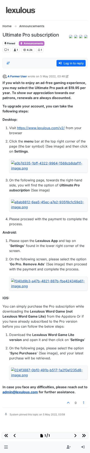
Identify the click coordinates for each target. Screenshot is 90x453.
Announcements (33, 43)
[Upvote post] (68, 403)
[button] (6, 447)
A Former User (17, 76)
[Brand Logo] (21, 10)
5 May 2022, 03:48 (52, 76)
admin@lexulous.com (20, 392)
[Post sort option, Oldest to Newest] (8, 63)
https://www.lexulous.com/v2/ (41, 128)
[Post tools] (84, 403)
